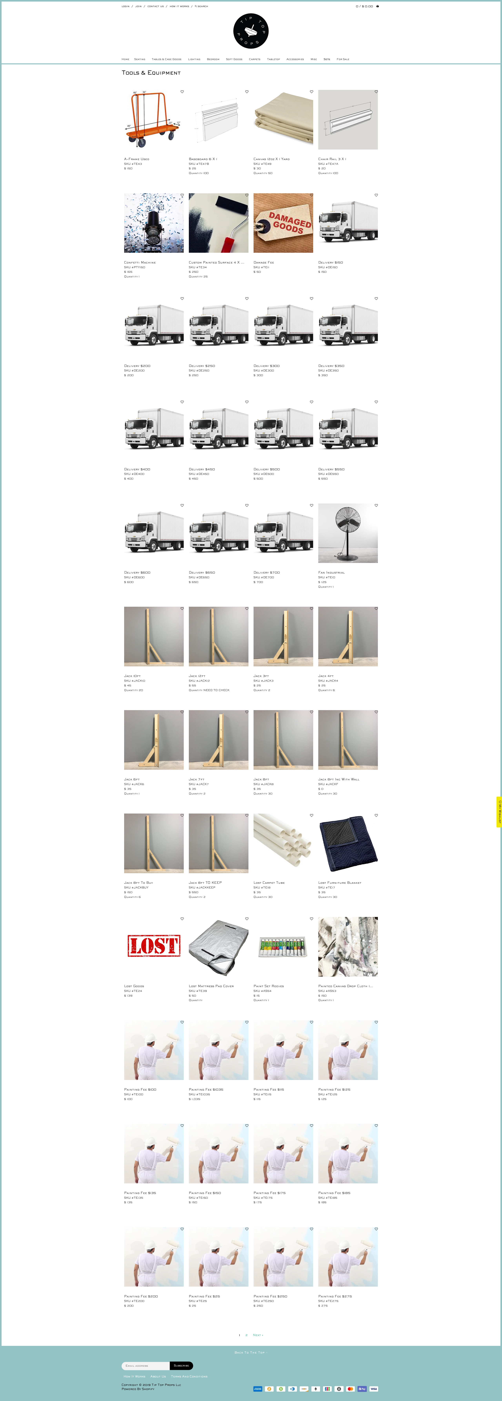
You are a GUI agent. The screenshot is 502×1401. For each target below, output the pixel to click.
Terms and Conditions (189, 1376)
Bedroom (213, 59)
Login (125, 6)
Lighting (194, 59)
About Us (158, 1376)
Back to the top (250, 1352)
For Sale (343, 59)
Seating (139, 59)
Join (138, 6)
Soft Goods (234, 59)
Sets (327, 59)
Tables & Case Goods (166, 59)
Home (125, 59)
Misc (314, 59)
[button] (182, 92)
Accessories (295, 59)
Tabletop (273, 59)
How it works (179, 6)
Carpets (254, 59)
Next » (258, 1335)
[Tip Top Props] (251, 16)
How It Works (134, 1376)
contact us (155, 6)
